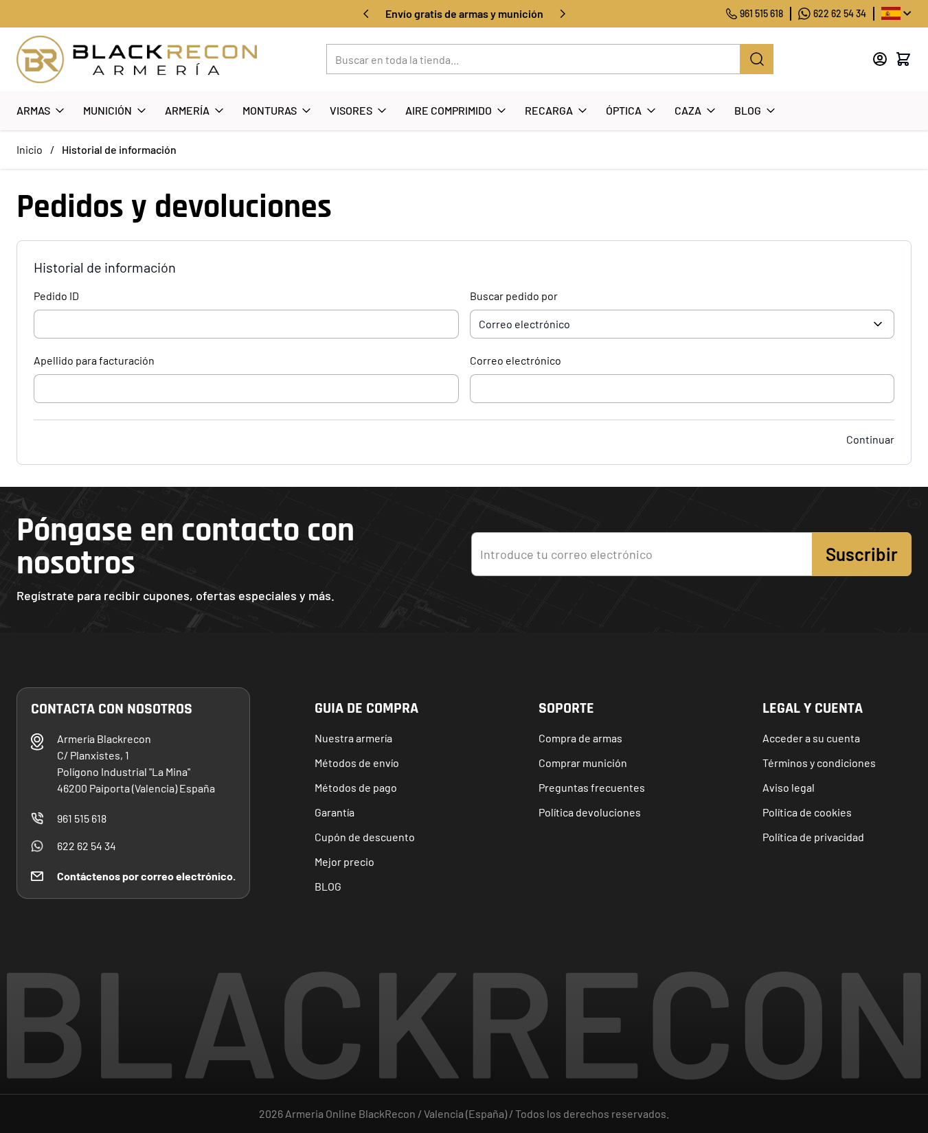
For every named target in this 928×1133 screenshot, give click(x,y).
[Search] (756, 59)
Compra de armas (580, 737)
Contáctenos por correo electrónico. (146, 875)
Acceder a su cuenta (811, 737)
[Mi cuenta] (880, 59)
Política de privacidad (813, 836)
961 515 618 (761, 13)
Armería (187, 110)
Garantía (334, 812)
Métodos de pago (356, 787)
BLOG (328, 886)
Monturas (269, 110)
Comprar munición (583, 762)
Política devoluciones (590, 812)
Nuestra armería (353, 737)
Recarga (549, 110)
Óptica (624, 110)
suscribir (862, 553)
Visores (351, 110)
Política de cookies (807, 812)
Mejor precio (344, 861)
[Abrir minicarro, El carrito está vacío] (903, 59)
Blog (747, 110)
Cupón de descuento (365, 836)
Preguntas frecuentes (592, 787)
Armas (33, 110)
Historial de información (119, 149)
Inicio (29, 149)
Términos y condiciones (819, 762)
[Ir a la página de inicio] (136, 59)
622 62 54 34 (839, 13)
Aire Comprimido (448, 110)
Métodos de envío (357, 762)
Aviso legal (788, 787)
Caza (688, 110)
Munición (107, 110)
